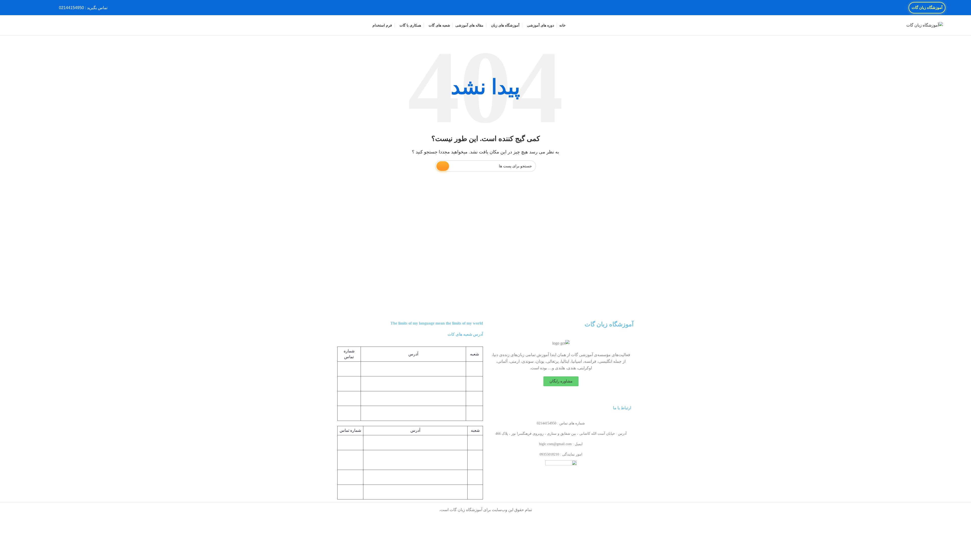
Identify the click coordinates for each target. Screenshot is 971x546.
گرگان (475, 460)
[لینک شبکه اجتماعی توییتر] (43, 7)
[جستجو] (30, 25)
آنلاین (475, 477)
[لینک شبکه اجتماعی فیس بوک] (48, 7)
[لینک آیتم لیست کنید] (561, 423)
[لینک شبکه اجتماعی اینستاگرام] (37, 7)
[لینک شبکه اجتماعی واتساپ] (31, 7)
